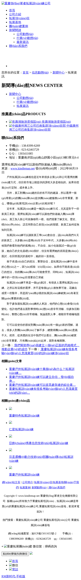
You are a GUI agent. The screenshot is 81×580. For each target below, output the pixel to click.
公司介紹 (15, 14)
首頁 (12, 10)
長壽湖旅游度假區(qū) (56, 121)
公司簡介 (27, 482)
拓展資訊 (23, 105)
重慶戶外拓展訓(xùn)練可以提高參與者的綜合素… (42, 384)
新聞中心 (59, 72)
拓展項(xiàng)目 (19, 18)
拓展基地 (15, 22)
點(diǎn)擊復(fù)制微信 (15, 553)
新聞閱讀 (15, 30)
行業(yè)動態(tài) (27, 38)
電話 (15, 569)
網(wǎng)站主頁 (11, 482)
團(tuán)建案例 (18, 26)
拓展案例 (25, 487)
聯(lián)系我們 (18, 46)
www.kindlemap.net (23, 168)
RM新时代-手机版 (13, 576)
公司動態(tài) (25, 34)
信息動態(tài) (40, 72)
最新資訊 (23, 42)
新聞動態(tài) (39, 487)
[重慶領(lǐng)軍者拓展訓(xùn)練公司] (26, 3)
